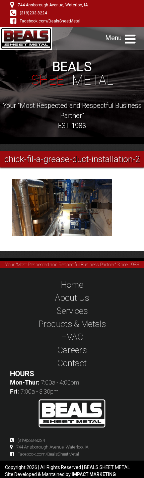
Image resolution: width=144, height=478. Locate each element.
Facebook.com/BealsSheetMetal (50, 21)
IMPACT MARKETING (94, 474)
